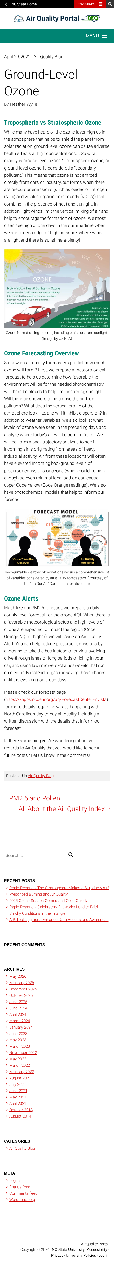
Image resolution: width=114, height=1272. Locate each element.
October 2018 (21, 1110)
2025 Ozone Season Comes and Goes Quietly (49, 900)
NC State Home (24, 4)
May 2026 (17, 976)
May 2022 (17, 1059)
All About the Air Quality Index (62, 809)
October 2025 (21, 995)
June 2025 (18, 1001)
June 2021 (18, 1090)
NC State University (68, 1250)
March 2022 (19, 1065)
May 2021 (17, 1097)
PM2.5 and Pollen (34, 798)
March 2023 (19, 1046)
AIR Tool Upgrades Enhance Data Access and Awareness (59, 919)
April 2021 (17, 1103)
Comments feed (23, 1193)
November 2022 (23, 1052)
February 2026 (21, 982)
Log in (14, 1180)
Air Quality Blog (41, 775)
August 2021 (20, 1078)
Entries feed (19, 1187)
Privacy (57, 1255)
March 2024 (19, 1021)
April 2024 (17, 1014)
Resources (86, 4)
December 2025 (23, 989)
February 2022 (21, 1071)
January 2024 (21, 1027)
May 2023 (17, 1040)
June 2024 (18, 1008)
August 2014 (20, 1116)
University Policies (81, 1255)
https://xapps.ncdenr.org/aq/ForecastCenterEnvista (56, 699)
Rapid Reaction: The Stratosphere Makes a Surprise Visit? (59, 888)
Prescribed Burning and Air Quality (38, 894)
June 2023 (18, 1033)
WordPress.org (22, 1199)
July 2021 (17, 1084)
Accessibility (97, 1250)
